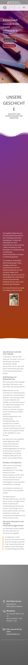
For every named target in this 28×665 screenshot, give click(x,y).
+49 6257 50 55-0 (9, 40)
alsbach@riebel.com (9, 45)
